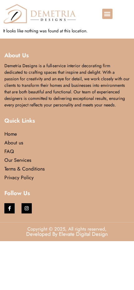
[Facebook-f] (9, 208)
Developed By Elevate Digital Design (67, 234)
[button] (107, 14)
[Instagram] (27, 208)
